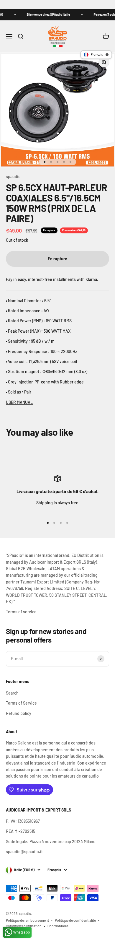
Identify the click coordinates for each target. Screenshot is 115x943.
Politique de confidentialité (75, 920)
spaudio (13, 176)
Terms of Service (21, 702)
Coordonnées (57, 926)
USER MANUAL (19, 402)
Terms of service (21, 611)
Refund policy (18, 713)
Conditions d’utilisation (24, 926)
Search (12, 692)
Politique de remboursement (27, 920)
